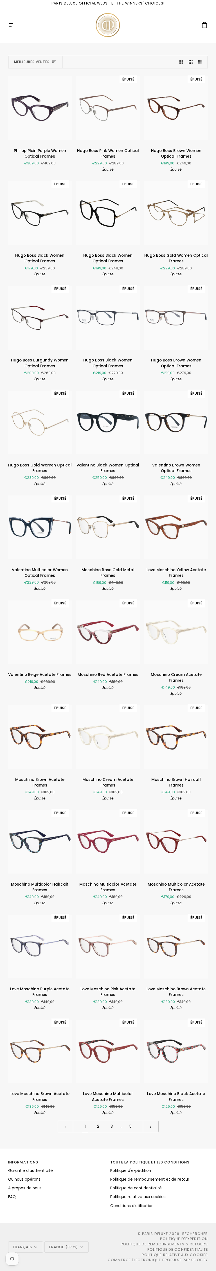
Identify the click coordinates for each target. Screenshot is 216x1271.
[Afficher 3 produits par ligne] (190, 62)
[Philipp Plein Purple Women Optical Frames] (40, 108)
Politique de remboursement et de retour (149, 1179)
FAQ (12, 1196)
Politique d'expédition (130, 1170)
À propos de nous (25, 1188)
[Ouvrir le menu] (16, 25)
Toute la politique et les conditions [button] (150, 1162)
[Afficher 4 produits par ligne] (201, 62)
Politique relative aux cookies (138, 1196)
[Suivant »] (151, 1126)
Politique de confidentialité (136, 1188)
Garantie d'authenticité (30, 1170)
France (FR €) (63, 1247)
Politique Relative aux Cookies (175, 1254)
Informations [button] (23, 1162)
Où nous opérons (24, 1179)
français (22, 1247)
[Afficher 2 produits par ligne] (181, 62)
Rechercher (195, 1233)
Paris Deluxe (155, 1233)
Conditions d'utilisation (132, 1206)
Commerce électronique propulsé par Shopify (158, 1259)
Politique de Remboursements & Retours (164, 1244)
